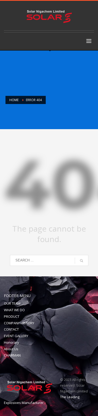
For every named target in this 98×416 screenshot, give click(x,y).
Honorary (11, 342)
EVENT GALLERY (16, 335)
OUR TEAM (12, 303)
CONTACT (11, 329)
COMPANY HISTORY (19, 323)
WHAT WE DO (14, 310)
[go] (81, 260)
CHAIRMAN (12, 355)
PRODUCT (11, 316)
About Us (11, 349)
